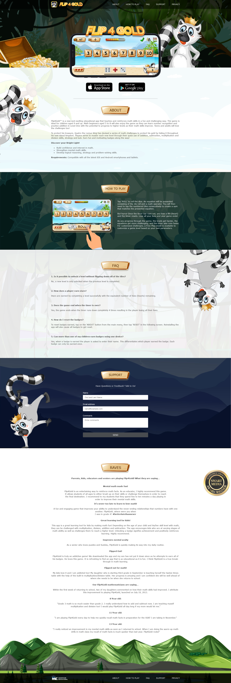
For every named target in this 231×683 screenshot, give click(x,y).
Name (85, 393)
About (115, 4)
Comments (87, 416)
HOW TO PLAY (132, 678)
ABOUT (115, 678)
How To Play (132, 4)
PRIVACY (176, 4)
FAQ (148, 4)
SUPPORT (160, 4)
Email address (89, 404)
